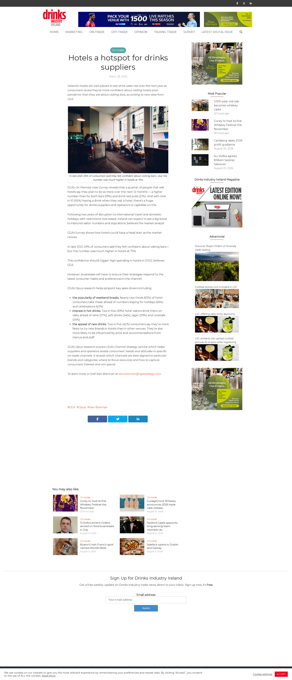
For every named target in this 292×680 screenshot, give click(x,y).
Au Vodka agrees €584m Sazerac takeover (225, 160)
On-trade (97, 32)
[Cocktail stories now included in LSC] (217, 298)
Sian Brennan (98, 407)
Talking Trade (165, 32)
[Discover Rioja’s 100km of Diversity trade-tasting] (217, 266)
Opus (82, 407)
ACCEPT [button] (281, 674)
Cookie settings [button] (262, 674)
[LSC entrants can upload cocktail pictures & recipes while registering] (217, 352)
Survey (189, 32)
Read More (49, 675)
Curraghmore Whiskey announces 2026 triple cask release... (161, 504)
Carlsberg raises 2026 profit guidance (228, 142)
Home (54, 32)
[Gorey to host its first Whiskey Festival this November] (203, 125)
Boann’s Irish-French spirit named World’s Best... (96, 546)
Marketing (74, 32)
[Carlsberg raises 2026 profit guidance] (203, 144)
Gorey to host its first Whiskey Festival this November (93, 504)
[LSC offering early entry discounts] (217, 324)
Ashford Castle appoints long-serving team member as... (162, 526)
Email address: (146, 594)
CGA (72, 407)
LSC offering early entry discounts (215, 314)
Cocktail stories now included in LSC (216, 287)
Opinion (141, 32)
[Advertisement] (118, 451)
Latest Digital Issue (217, 32)
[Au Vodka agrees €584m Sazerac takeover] (203, 160)
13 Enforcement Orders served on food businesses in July (97, 526)
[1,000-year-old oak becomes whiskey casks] (203, 105)
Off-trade (119, 32)
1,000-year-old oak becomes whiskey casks (226, 105)
